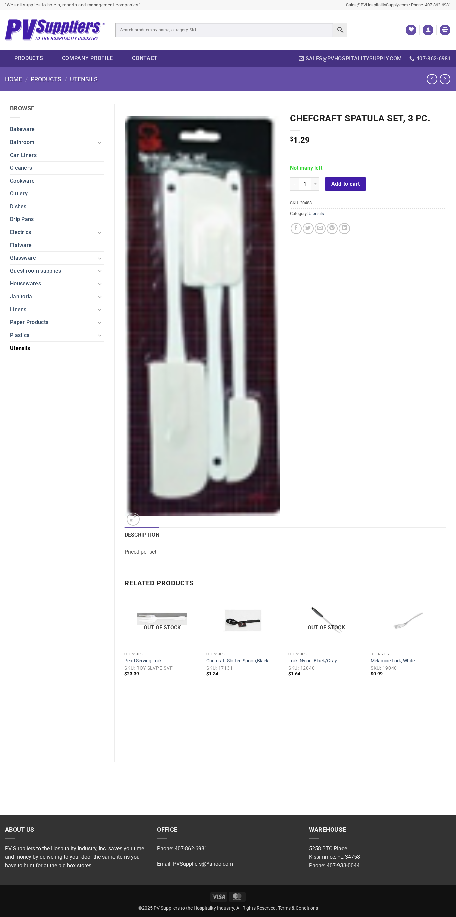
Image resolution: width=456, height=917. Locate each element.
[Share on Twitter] (308, 228)
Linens (18, 309)
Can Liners (23, 155)
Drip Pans (22, 219)
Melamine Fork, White (393, 661)
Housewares (25, 283)
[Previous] (125, 673)
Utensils (84, 79)
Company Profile (87, 58)
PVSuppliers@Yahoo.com (203, 864)
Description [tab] (142, 535)
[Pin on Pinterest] (332, 228)
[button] (428, 30)
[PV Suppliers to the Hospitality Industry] (55, 30)
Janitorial (22, 296)
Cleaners (21, 168)
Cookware (22, 181)
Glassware (23, 258)
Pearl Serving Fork (143, 661)
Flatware (21, 245)
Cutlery (19, 193)
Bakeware (22, 129)
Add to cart (345, 184)
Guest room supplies (35, 271)
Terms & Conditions (298, 908)
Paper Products (29, 322)
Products (28, 58)
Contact (145, 58)
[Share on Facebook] (296, 228)
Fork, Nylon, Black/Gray (312, 661)
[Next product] (432, 79)
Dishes (18, 206)
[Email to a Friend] (320, 228)
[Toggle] (100, 142)
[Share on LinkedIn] (344, 228)
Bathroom (22, 142)
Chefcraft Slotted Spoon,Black (237, 661)
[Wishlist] (411, 30)
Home (13, 79)
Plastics (19, 335)
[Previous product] (445, 79)
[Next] (446, 673)
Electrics (20, 232)
